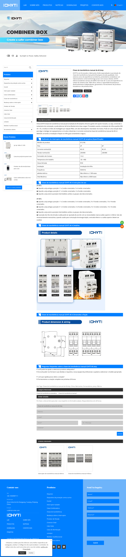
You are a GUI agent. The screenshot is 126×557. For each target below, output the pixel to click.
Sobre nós (26, 520)
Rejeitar (22, 553)
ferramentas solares (10, 129)
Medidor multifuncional (11, 125)
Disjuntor (6, 79)
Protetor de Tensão (9, 106)
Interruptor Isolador (9, 91)
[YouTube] (59, 547)
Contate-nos (27, 528)
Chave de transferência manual (67, 393)
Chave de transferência (10, 98)
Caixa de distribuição (10, 118)
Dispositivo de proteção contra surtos (14, 83)
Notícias (26, 524)
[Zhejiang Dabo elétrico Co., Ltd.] (10, 5)
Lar (8, 520)
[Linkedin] (54, 547)
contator (6, 122)
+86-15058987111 (12, 496)
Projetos (10, 532)
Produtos (10, 524)
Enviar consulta (77, 91)
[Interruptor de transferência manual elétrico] (51, 457)
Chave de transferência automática (47, 393)
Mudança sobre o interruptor (12, 102)
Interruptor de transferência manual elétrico (51, 473)
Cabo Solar (7, 114)
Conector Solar (8, 110)
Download (11, 528)
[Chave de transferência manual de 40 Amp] (43, 110)
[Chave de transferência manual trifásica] (79, 457)
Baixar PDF (87, 91)
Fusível (6, 87)
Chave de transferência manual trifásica (79, 473)
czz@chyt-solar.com (13, 510)
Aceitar (31, 553)
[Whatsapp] (64, 547)
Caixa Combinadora (9, 95)
